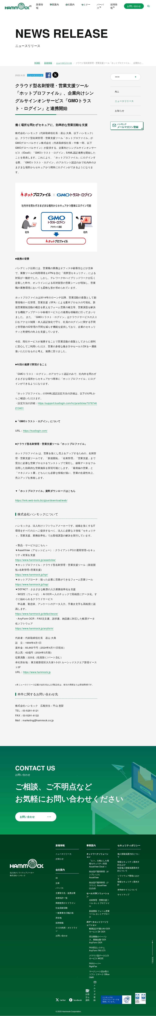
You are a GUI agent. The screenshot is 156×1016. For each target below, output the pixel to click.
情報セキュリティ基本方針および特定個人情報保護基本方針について (128, 866)
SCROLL (153, 960)
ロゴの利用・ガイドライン (66, 929)
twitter (63, 1000)
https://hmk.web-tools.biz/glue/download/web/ (41, 500)
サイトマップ (123, 894)
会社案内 (60, 869)
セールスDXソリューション (98, 895)
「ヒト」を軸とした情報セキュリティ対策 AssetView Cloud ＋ (99, 863)
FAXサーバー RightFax (96, 965)
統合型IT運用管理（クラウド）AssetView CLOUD (99, 885)
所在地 (59, 917)
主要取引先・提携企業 (65, 892)
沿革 (58, 883)
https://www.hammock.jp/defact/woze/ (36, 613)
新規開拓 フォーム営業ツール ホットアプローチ (99, 914)
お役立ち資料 (87, 997)
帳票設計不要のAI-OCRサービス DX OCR (99, 930)
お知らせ (119, 110)
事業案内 (91, 845)
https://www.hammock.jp (37, 672)
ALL (117, 91)
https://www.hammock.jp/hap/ (32, 584)
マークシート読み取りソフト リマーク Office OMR (99, 974)
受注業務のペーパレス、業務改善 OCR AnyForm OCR (98, 939)
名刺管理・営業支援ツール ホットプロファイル (99, 903)
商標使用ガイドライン (65, 902)
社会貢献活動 (61, 907)
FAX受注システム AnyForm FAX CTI (97, 949)
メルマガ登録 (95, 992)
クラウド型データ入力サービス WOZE (99, 957)
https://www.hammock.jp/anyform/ (34, 628)
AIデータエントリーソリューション (97, 923)
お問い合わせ (134, 6)
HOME (37, 62)
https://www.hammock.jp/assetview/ (35, 560)
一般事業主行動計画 (64, 912)
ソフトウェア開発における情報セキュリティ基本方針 (128, 880)
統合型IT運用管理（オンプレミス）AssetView (99, 874)
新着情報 (39, 6)
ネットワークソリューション (97, 855)
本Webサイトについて (127, 889)
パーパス (100, 6)
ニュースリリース (64, 62)
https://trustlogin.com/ (35, 430)
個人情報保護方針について (128, 855)
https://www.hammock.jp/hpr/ (31, 574)
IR (30, 6)
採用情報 (113, 6)
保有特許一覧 (61, 897)
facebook (77, 1000)
